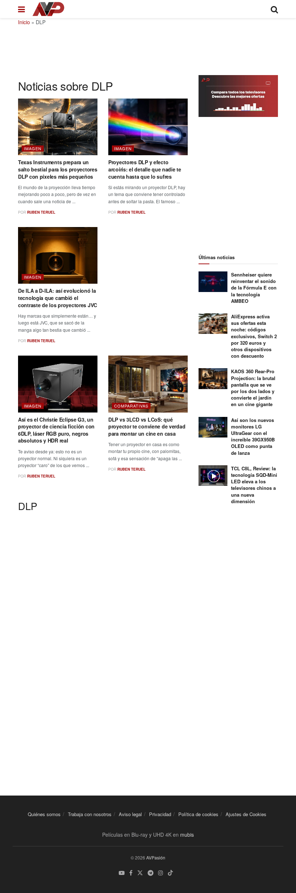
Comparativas (131, 406)
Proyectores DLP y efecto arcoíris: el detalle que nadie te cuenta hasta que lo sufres (144, 169)
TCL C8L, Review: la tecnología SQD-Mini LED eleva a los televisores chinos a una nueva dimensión (254, 485)
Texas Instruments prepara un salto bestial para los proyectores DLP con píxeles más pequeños (57, 169)
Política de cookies (198, 814)
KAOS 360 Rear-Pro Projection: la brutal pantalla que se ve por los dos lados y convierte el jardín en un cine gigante (253, 388)
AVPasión (155, 857)
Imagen (33, 148)
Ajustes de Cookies (246, 814)
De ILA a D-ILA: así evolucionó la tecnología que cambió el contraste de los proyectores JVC (57, 297)
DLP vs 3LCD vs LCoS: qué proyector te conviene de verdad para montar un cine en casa (146, 426)
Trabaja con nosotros (90, 814)
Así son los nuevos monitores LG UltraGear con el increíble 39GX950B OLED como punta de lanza (253, 436)
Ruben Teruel (41, 212)
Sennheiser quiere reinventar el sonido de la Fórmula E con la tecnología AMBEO (254, 287)
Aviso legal (130, 814)
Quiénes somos (44, 814)
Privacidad (160, 814)
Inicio (24, 22)
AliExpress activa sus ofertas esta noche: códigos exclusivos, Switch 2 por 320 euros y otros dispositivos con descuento (254, 336)
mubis (187, 834)
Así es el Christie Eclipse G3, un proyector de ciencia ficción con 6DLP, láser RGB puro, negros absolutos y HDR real (56, 430)
